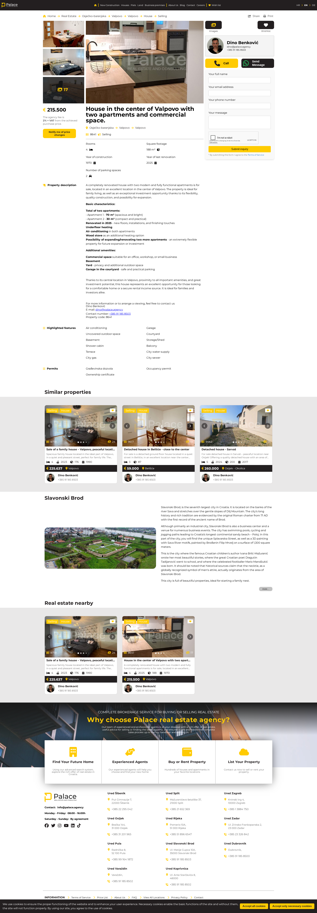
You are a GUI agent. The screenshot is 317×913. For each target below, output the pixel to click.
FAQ (134, 897)
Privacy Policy (179, 897)
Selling (162, 16)
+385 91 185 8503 (120, 313)
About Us (173, 5)
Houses (125, 5)
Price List (102, 897)
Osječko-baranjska (94, 16)
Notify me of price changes (59, 133)
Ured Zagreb (233, 793)
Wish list (216, 5)
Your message (218, 113)
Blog (182, 5)
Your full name (218, 74)
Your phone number (222, 100)
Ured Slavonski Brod (180, 843)
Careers (201, 5)
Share (256, 16)
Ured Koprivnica (177, 868)
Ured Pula (114, 843)
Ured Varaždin (117, 868)
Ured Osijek (115, 818)
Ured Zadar (232, 818)
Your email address (221, 87)
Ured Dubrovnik (235, 843)
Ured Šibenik (116, 793)
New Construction (110, 5)
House (148, 16)
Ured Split (173, 793)
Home (52, 16)
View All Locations (154, 897)
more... (265, 589)
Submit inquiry (239, 149)
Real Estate (68, 16)
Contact (191, 5)
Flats (133, 5)
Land (140, 5)
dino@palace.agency (109, 309)
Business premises (155, 5)
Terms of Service (256, 155)
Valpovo (117, 16)
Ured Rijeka (174, 818)
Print (270, 16)
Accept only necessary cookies (292, 906)
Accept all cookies (254, 906)
